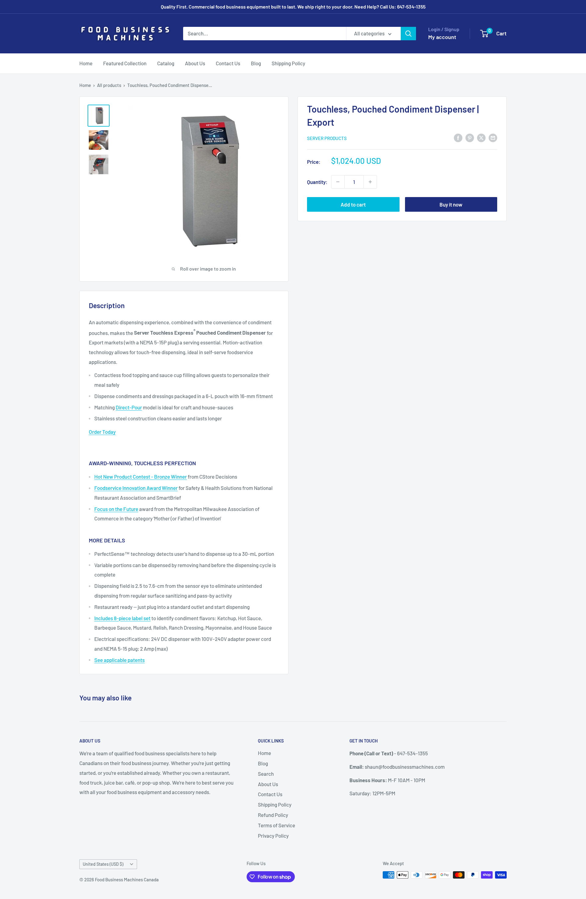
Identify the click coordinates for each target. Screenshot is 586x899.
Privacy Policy (273, 835)
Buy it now (451, 204)
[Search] (408, 33)
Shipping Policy (288, 63)
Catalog (165, 63)
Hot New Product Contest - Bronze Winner (140, 476)
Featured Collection (124, 63)
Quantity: (317, 181)
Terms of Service (276, 825)
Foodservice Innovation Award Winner (136, 488)
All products (109, 85)
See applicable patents (119, 660)
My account (442, 37)
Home (85, 63)
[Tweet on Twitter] (481, 137)
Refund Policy (273, 815)
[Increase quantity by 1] (370, 181)
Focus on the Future (116, 509)
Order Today (102, 432)
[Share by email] (493, 137)
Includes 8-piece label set (122, 618)
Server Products (327, 138)
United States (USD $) (103, 864)
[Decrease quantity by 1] (337, 181)
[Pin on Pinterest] (469, 137)
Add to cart (353, 204)
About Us (195, 63)
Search (266, 774)
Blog (256, 63)
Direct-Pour (129, 407)
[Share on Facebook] (458, 137)
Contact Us (228, 63)
